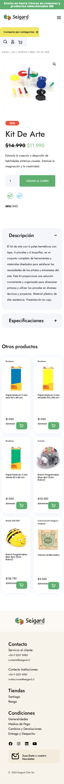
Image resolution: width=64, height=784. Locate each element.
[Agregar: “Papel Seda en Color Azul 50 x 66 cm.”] (21, 425)
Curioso (41, 440)
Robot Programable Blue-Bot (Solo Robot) (48, 477)
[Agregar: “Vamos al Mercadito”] (53, 585)
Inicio (5, 52)
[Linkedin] (26, 744)
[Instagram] (18, 744)
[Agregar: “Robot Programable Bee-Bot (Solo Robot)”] (21, 585)
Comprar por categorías (19, 32)
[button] (59, 17)
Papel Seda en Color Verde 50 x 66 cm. (17, 476)
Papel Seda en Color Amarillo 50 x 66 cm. (49, 396)
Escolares (10, 361)
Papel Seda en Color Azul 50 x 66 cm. (17, 396)
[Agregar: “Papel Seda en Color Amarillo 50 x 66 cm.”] (53, 425)
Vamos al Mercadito (49, 554)
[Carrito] (21, 42)
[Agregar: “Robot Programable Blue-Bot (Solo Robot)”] (53, 505)
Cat (13, 52)
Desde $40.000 (13, 520)
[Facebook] (10, 744)
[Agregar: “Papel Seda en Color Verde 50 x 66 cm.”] (21, 505)
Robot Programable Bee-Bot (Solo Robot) (16, 557)
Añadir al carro (37, 181)
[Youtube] (35, 744)
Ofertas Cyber (26, 52)
